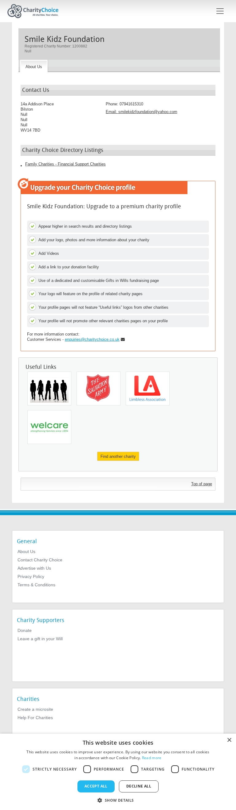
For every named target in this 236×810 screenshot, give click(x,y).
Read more (152, 757)
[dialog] (118, 772)
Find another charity (118, 456)
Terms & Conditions (36, 584)
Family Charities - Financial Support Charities (65, 164)
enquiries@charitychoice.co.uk (92, 339)
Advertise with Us (34, 568)
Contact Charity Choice (40, 559)
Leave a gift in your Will (40, 638)
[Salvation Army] (98, 388)
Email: (141, 111)
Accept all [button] (96, 786)
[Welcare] (49, 427)
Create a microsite (35, 709)
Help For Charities (35, 717)
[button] (118, 800)
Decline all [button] (138, 786)
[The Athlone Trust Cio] (49, 388)
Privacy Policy (31, 576)
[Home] (35, 11)
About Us (26, 551)
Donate (25, 630)
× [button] (229, 740)
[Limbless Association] (148, 388)
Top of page (201, 484)
